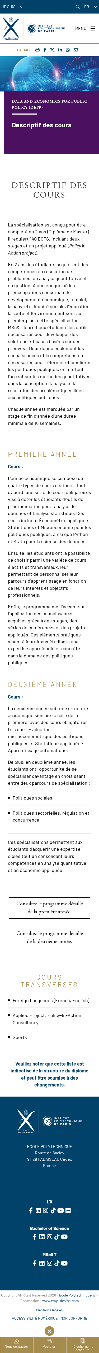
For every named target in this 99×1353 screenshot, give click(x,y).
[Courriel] (76, 49)
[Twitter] (52, 50)
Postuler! (49, 1346)
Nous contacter (16, 1346)
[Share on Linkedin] (60, 49)
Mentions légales (49, 1310)
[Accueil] (34, 28)
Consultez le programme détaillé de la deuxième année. (49, 937)
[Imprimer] (37, 49)
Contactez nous (49, 1176)
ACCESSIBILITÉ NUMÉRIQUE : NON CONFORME (49, 1318)
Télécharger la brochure (82, 1348)
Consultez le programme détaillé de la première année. (49, 908)
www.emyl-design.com (60, 1300)
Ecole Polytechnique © (77, 1295)
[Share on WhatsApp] (68, 49)
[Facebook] (45, 49)
